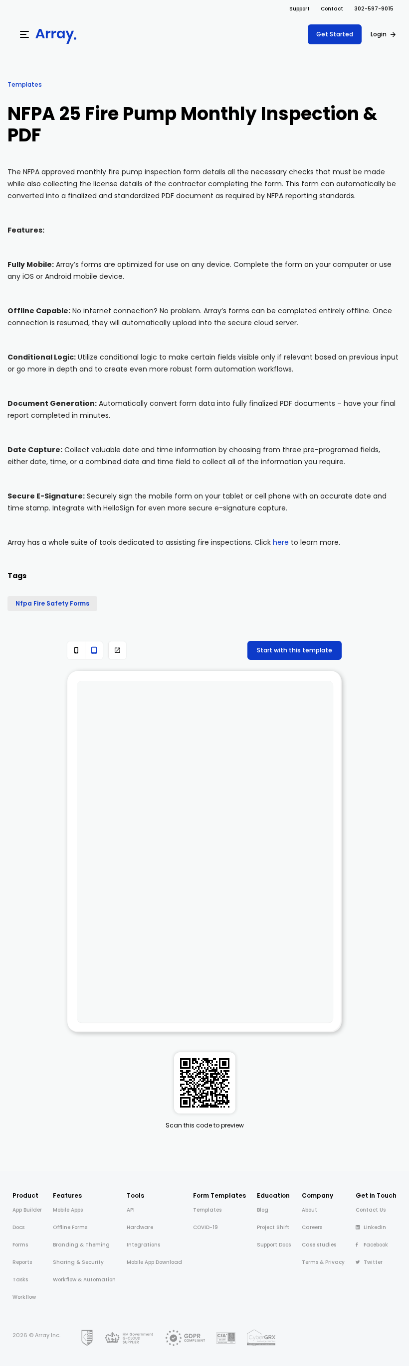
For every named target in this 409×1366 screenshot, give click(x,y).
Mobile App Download (154, 1262)
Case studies (319, 1244)
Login (379, 34)
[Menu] (24, 34)
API (131, 1210)
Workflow (24, 1297)
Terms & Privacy (323, 1262)
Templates (24, 84)
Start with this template (294, 650)
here (281, 542)
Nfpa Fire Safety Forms (52, 603)
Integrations (143, 1244)
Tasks (20, 1279)
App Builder (27, 1210)
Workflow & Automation (84, 1279)
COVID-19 (205, 1227)
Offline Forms (70, 1227)
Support (299, 8)
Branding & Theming (81, 1244)
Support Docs (274, 1244)
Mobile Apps (68, 1210)
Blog (262, 1210)
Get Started (334, 34)
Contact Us (371, 1210)
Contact (332, 8)
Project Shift (273, 1227)
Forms (20, 1244)
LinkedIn (375, 1227)
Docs (18, 1227)
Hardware (140, 1227)
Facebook (376, 1244)
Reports (22, 1262)
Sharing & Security (78, 1262)
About (309, 1210)
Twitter (373, 1262)
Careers (312, 1227)
